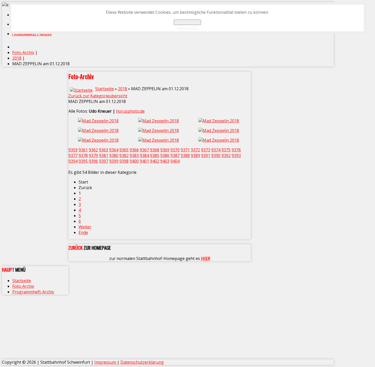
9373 (205, 150)
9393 (236, 155)
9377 (73, 155)
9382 (124, 155)
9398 (124, 161)
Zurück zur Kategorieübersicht (97, 96)
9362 (93, 150)
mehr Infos (187, 28)
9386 (164, 155)
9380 (113, 155)
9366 (134, 150)
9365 (124, 150)
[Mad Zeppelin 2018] (98, 121)
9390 (215, 155)
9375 (226, 150)
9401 (144, 161)
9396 (93, 161)
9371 (185, 150)
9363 (103, 150)
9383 (134, 155)
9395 (83, 161)
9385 (154, 155)
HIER (205, 258)
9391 (205, 155)
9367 (144, 150)
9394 (73, 161)
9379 (93, 155)
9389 (195, 155)
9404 (175, 161)
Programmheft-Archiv (33, 292)
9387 (175, 155)
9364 (113, 150)
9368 (154, 150)
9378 (83, 155)
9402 (154, 161)
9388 (185, 155)
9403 (164, 161)
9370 (175, 150)
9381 (103, 155)
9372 (195, 150)
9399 (113, 161)
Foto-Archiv (23, 286)
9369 (164, 150)
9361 (83, 150)
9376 (236, 150)
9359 (73, 150)
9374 (215, 150)
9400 (134, 161)
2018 (122, 88)
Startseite (104, 88)
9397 (103, 161)
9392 (226, 155)
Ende (83, 232)
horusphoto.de (130, 111)
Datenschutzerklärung (142, 362)
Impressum (105, 362)
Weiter (85, 227)
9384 (144, 155)
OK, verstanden (187, 22)
